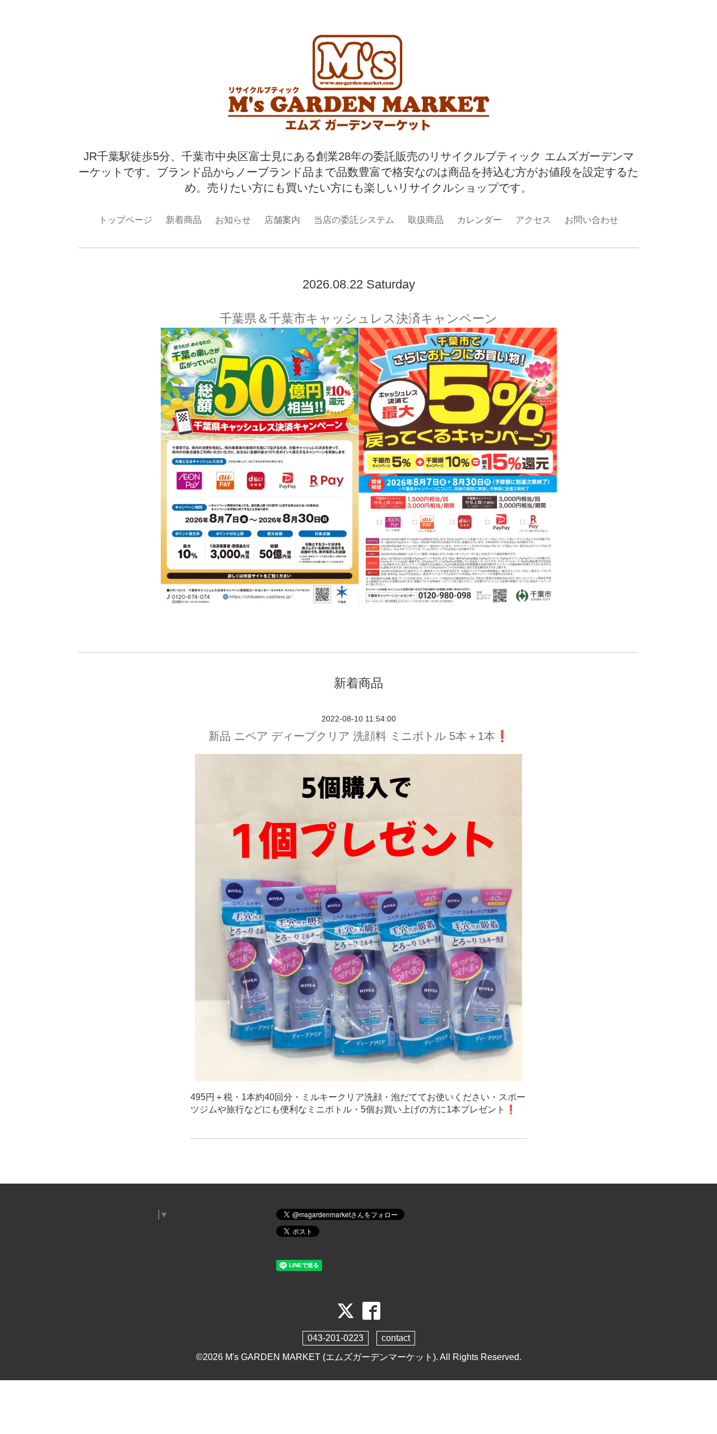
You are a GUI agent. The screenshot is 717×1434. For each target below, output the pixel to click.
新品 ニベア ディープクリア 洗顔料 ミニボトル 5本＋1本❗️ (358, 736)
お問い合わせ (591, 220)
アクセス (533, 220)
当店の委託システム (354, 220)
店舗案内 (282, 220)
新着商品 (184, 220)
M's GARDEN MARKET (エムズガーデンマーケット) (330, 1357)
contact (395, 1338)
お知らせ (233, 220)
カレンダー (479, 220)
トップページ (125, 220)
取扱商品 (426, 220)
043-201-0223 (336, 1338)
